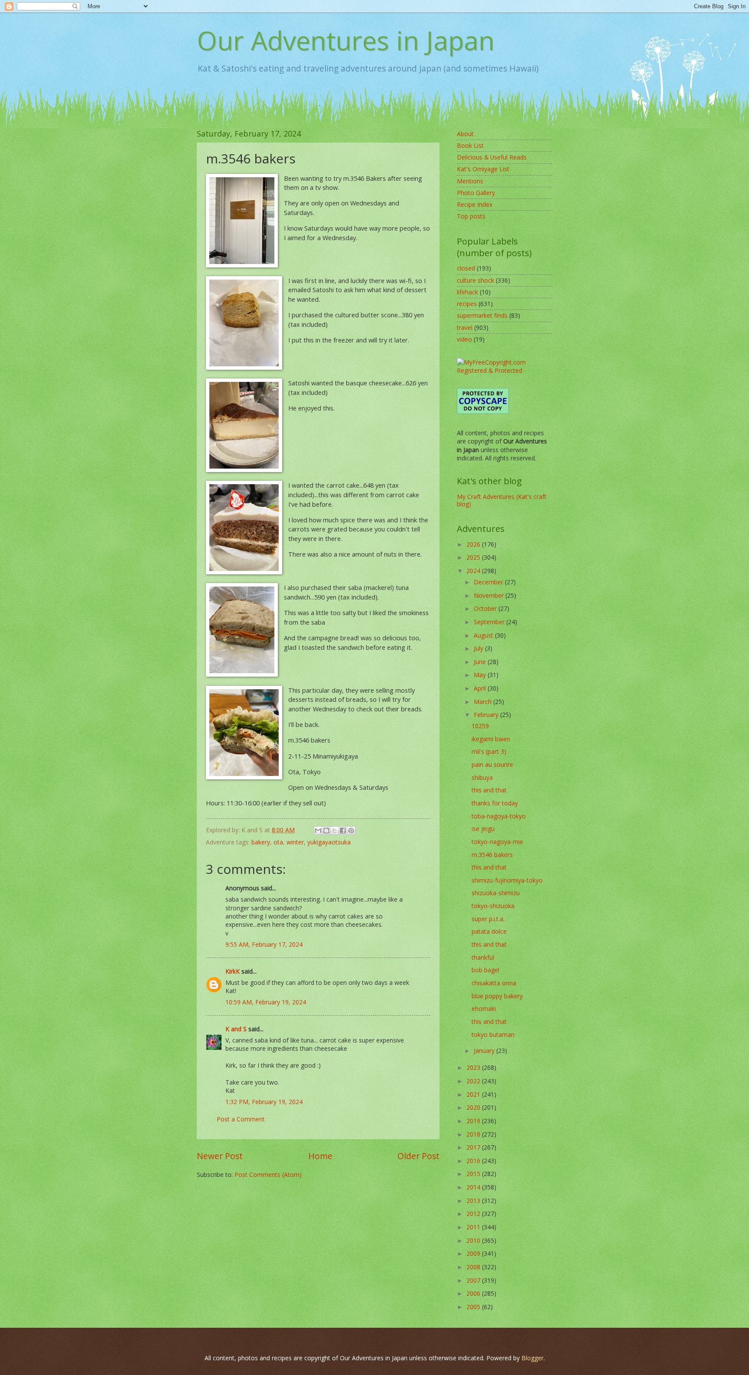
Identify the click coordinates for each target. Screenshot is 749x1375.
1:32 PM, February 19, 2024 (264, 1102)
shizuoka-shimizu (496, 893)
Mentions (470, 181)
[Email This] (318, 830)
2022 (474, 1081)
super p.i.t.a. (488, 919)
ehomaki (484, 1008)
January (485, 1050)
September (490, 622)
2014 (474, 1187)
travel (464, 327)
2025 (474, 557)
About (465, 134)
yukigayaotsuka (329, 842)
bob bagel (485, 970)
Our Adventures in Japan (346, 40)
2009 (474, 1253)
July (479, 648)
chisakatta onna (494, 983)
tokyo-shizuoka (493, 906)
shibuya (482, 777)
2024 (474, 571)
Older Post (418, 1156)
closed (466, 268)
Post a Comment (241, 1119)
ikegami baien (491, 739)
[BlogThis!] (326, 830)
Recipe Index (474, 204)
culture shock (475, 280)
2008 (474, 1267)
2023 (474, 1067)
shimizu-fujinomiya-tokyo (507, 880)
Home (320, 1156)
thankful (483, 957)
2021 (474, 1094)
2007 (474, 1280)
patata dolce (489, 931)
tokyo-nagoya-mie (497, 841)
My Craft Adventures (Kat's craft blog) (502, 500)
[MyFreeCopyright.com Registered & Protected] (504, 370)
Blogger (532, 1358)
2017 (474, 1147)
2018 (474, 1134)
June (481, 662)
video (464, 339)
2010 (474, 1240)
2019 (474, 1121)
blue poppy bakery (497, 996)
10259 (480, 726)
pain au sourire (492, 764)
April (481, 688)
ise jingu (483, 828)
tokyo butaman (493, 1034)
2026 (474, 544)
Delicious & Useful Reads (492, 157)
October (486, 608)
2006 (474, 1293)
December (489, 582)
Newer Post (220, 1156)
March (483, 701)
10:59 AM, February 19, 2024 (265, 1002)
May (481, 675)
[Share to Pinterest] (351, 830)
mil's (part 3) (489, 751)
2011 (474, 1227)
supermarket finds (482, 315)
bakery (260, 842)
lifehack (467, 292)
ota (278, 842)
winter (295, 842)
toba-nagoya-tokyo (499, 816)
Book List (470, 145)
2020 (474, 1107)
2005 (474, 1307)
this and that (489, 790)
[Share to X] (334, 830)
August (484, 635)
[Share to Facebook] (343, 830)
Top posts (471, 216)
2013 (474, 1200)
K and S (236, 1029)
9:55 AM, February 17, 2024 (264, 944)
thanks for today (495, 803)
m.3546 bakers (492, 854)
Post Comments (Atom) (268, 1174)
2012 (474, 1213)
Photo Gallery (476, 193)
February (487, 714)
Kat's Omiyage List (483, 169)
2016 (474, 1161)
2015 (474, 1174)
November (489, 595)
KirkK (232, 971)
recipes (467, 304)
